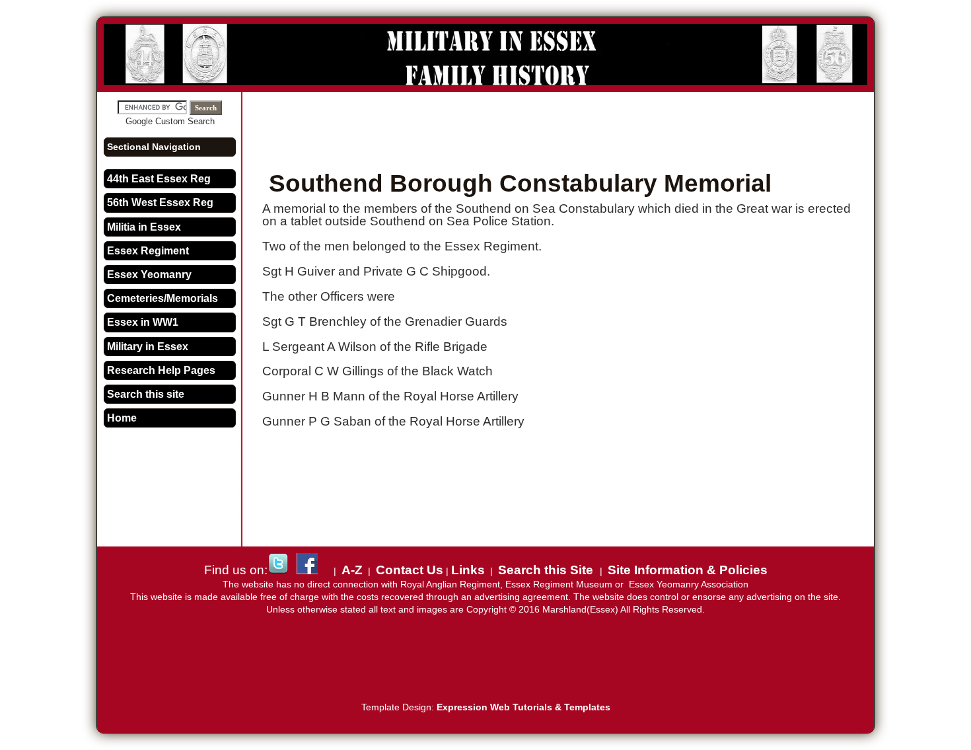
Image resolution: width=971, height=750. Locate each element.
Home (122, 418)
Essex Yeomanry (149, 274)
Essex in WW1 (142, 322)
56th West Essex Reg (160, 202)
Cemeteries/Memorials (162, 298)
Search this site (145, 394)
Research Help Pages (161, 370)
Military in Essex (147, 346)
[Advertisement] (561, 128)
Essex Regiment (148, 250)
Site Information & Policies (688, 570)
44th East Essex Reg (159, 178)
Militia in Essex (144, 227)
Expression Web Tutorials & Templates (523, 707)
